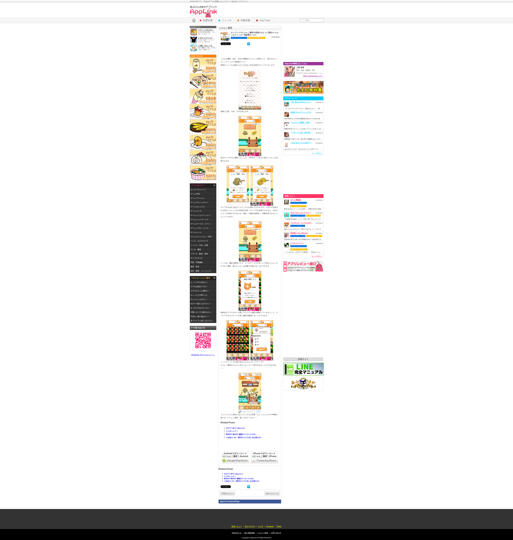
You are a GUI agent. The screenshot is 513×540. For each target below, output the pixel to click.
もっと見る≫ (317, 153)
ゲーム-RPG (195, 194)
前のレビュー (227, 493)
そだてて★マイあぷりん (235, 428)
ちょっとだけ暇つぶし (199, 295)
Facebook (270, 526)
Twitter (278, 526)
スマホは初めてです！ (199, 287)
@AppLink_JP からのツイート (203, 355)
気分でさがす (250, 526)
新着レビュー (207, 20)
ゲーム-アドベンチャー (199, 202)
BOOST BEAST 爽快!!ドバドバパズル (241, 434)
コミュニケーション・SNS (201, 237)
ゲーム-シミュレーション (200, 215)
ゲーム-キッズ (196, 211)
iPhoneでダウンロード (264, 453)
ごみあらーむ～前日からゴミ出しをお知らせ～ (244, 437)
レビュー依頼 (303, 266)
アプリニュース (226, 20)
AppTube (264, 20)
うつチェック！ (232, 431)
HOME (193, 20)
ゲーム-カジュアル (198, 207)
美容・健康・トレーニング (201, 271)
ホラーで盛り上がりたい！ (201, 304)
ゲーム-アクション (198, 198)
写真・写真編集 (197, 262)
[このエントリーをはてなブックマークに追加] (248, 44)
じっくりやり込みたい (199, 282)
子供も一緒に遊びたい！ (200, 316)
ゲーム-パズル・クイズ (199, 228)
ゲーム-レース (196, 232)
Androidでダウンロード (235, 453)
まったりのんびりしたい (200, 308)
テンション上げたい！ (199, 299)
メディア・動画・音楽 (199, 254)
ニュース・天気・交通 (199, 245)
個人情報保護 (249, 533)
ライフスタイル (197, 258)
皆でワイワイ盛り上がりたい (202, 321)
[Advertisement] (274, 10)
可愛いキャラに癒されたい (201, 312)
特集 (245, 20)
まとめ (260, 526)
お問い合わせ (276, 533)
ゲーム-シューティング (199, 220)
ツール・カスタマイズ (199, 241)
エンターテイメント (198, 190)
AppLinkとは (237, 533)
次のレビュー (272, 493)
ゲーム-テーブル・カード (200, 224)
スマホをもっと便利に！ (200, 291)
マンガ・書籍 (196, 249)
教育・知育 (195, 267)
